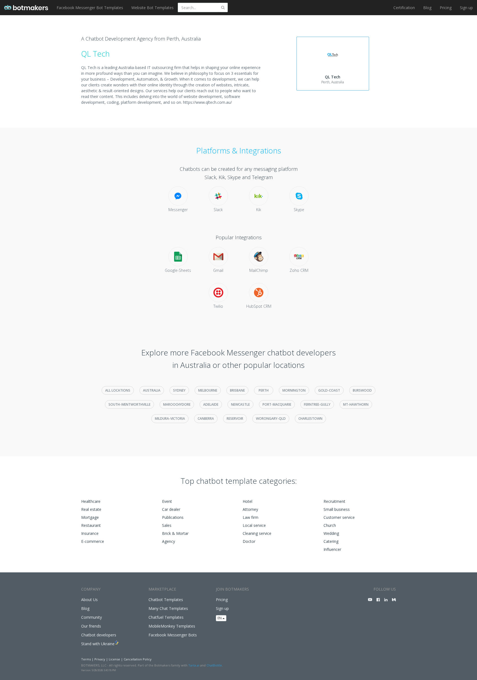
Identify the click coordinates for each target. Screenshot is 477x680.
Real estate (91, 509)
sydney (179, 390)
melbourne (207, 390)
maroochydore (176, 404)
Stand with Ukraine (98, 643)
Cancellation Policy (138, 659)
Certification (404, 7)
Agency (168, 541)
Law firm (250, 517)
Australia (151, 390)
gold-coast (329, 390)
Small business (337, 509)
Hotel (247, 501)
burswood (362, 390)
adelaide (210, 404)
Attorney (250, 509)
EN (220, 618)
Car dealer (171, 509)
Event (167, 501)
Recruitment (334, 501)
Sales (166, 525)
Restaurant (91, 525)
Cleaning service (257, 533)
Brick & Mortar (175, 533)
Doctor (249, 541)
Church (330, 525)
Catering (331, 541)
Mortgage (90, 517)
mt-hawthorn (356, 404)
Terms (86, 659)
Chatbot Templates (166, 599)
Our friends (91, 626)
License (114, 659)
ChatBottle (214, 665)
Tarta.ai (193, 665)
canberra (206, 418)
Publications (173, 517)
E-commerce (92, 541)
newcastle (240, 404)
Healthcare (90, 501)
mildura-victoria (170, 418)
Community (91, 617)
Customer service (339, 517)
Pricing (446, 7)
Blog (427, 7)
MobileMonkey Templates (172, 626)
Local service (254, 525)
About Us (89, 599)
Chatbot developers (98, 635)
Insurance (90, 533)
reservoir (235, 418)
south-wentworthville (129, 404)
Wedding (331, 533)
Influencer (332, 549)
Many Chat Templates (168, 608)
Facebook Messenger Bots (173, 635)
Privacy (99, 659)
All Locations (117, 390)
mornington (294, 390)
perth (264, 390)
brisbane (237, 390)
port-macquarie (277, 404)
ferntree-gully (317, 404)
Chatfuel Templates (166, 617)
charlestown (310, 418)
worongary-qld (271, 418)
